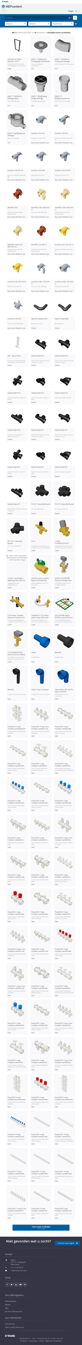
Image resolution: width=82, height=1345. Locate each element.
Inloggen (71, 11)
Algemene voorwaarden (54, 1341)
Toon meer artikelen (41, 1228)
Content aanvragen (66, 1243)
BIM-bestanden (10, 1301)
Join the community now (13, 1311)
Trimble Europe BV (43, 1338)
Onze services (10, 1324)
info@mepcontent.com (18, 1270)
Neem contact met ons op (14, 1327)
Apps (7, 1308)
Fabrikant (32, 24)
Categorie (9, 24)
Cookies (41, 1341)
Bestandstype (57, 24)
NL (76, 11)
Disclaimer (23, 1341)
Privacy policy (33, 1341)
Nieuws (7, 1305)
